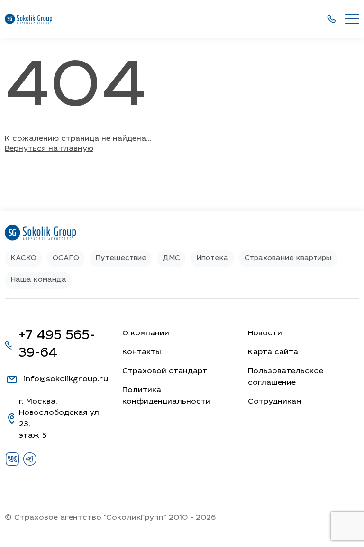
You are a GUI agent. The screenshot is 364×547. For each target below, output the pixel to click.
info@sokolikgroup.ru (66, 379)
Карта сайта (273, 352)
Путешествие (120, 258)
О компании (145, 333)
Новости (265, 333)
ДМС (171, 258)
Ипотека (212, 258)
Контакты (141, 352)
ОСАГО (66, 258)
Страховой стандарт (164, 371)
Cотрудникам (274, 401)
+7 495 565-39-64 (56, 345)
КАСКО (23, 258)
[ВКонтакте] (13, 464)
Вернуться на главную (49, 148)
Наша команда (38, 280)
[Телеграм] (29, 464)
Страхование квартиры (288, 258)
